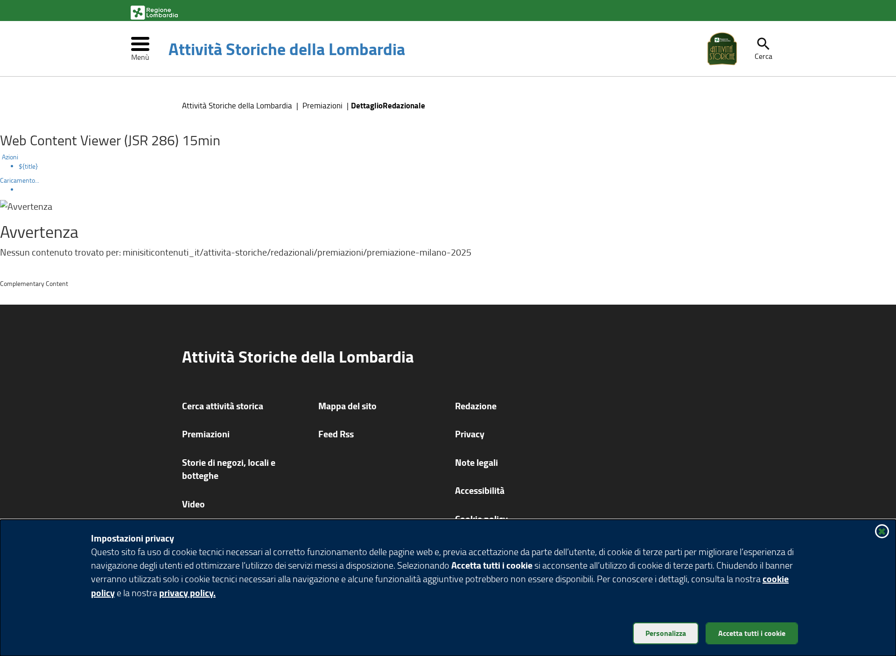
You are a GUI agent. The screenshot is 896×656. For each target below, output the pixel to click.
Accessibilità (479, 490)
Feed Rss (336, 434)
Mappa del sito (347, 406)
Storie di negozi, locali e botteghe (228, 469)
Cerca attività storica (222, 406)
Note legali (476, 462)
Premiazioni (322, 105)
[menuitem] (457, 166)
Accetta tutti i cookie (751, 632)
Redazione (476, 406)
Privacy (469, 434)
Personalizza (665, 632)
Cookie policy (481, 519)
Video (193, 504)
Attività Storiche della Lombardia (286, 48)
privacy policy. (187, 592)
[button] (763, 49)
